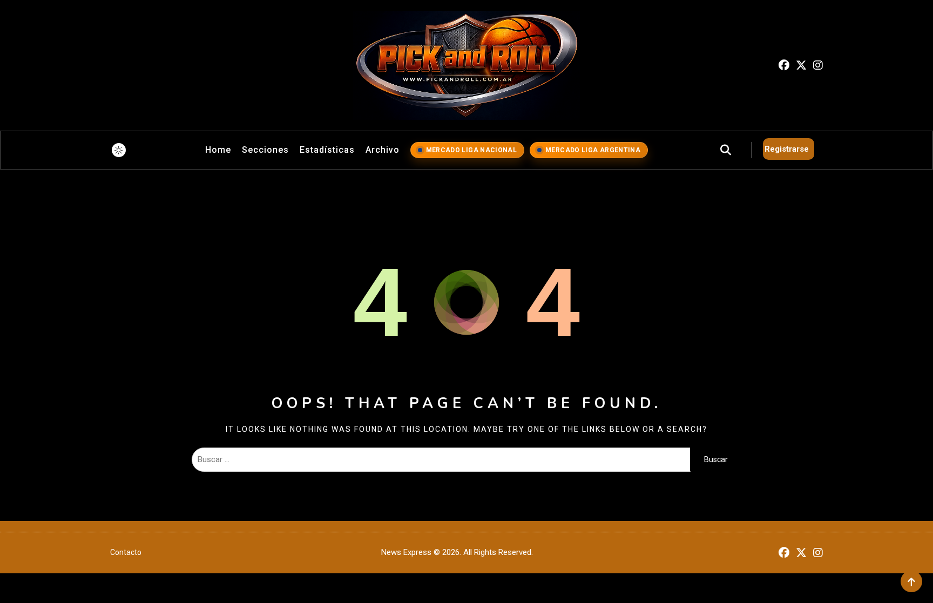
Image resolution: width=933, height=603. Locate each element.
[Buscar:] (441, 459)
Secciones (265, 150)
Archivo (383, 150)
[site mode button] (118, 150)
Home (218, 150)
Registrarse (787, 149)
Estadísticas (327, 150)
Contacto (125, 552)
